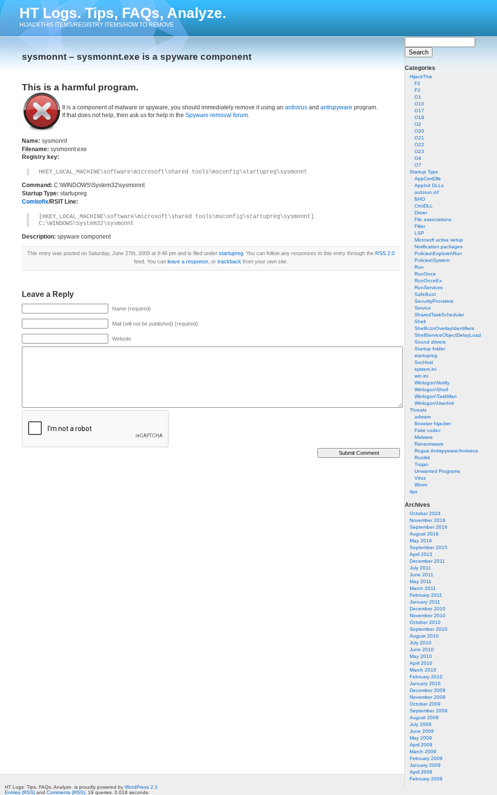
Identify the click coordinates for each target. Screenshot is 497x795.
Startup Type (424, 171)
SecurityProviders (433, 301)
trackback (229, 261)
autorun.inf (426, 192)
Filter (419, 226)
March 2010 (423, 670)
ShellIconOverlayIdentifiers (444, 328)
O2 (417, 124)
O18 (419, 117)
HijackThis (421, 76)
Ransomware (429, 444)
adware (422, 416)
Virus (420, 478)
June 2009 (422, 731)
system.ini (425, 369)
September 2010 (428, 629)
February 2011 (426, 595)
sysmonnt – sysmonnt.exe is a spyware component (136, 57)
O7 (417, 165)
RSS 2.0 (385, 253)
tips (413, 491)
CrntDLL (423, 205)
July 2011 (420, 567)
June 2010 (422, 649)
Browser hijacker (432, 423)
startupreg (425, 355)
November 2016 (428, 520)
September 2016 (428, 527)
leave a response (187, 261)
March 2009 (423, 751)
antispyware (336, 107)
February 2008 (426, 778)
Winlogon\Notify (431, 382)
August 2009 (424, 717)
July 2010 (420, 642)
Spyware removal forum (216, 115)
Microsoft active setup (438, 239)
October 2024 (425, 513)
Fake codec (427, 430)
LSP (419, 233)
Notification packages (438, 246)
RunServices (428, 287)
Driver (420, 212)
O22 (419, 144)
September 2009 (428, 710)
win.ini (421, 376)
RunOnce (425, 274)
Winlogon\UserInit (434, 403)
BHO (419, 199)
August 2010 (424, 636)
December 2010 (428, 608)
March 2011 (423, 588)
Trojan (421, 464)
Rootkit (422, 457)
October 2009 (425, 704)
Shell (420, 321)
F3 (417, 90)
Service (422, 308)
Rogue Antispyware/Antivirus (446, 450)
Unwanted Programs (437, 471)
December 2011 (427, 561)
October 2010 (425, 622)
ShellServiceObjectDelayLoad (447, 335)
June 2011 (421, 574)
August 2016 (424, 533)
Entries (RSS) (20, 792)
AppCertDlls (427, 178)
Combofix (35, 201)
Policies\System (431, 260)
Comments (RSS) (66, 792)
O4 (417, 158)
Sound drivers (430, 342)
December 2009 (428, 690)
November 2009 (428, 697)
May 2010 (421, 656)
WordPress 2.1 (141, 787)
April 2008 (421, 772)
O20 (419, 131)
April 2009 (421, 744)
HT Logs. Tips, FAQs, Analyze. (122, 13)
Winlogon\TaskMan (435, 396)
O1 (417, 97)
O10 (419, 103)
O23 (419, 151)
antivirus (296, 107)
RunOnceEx (428, 280)
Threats (418, 410)
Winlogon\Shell (431, 389)
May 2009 (421, 738)
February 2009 (426, 758)
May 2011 (420, 581)
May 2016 (421, 540)
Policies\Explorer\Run (438, 253)
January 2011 (425, 602)
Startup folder (429, 348)
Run (419, 267)
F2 (417, 83)
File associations (432, 219)
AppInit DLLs (429, 185)
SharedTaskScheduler (439, 314)
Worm (420, 484)
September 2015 (428, 547)
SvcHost (423, 362)
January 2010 (425, 683)
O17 (419, 110)
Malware (423, 437)
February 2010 (426, 676)
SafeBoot (425, 294)
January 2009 (425, 765)
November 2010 (428, 615)
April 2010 (421, 663)
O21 (419, 137)
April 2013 (421, 554)
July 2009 (420, 724)
